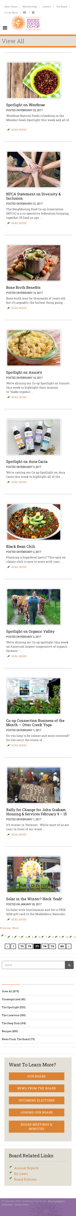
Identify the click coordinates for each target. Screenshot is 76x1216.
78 (44, 946)
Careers (46, 6)
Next (15, 928)
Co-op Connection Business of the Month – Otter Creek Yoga (35, 722)
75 (22, 946)
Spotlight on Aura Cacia (26, 461)
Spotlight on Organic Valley (30, 631)
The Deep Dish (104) (14, 1023)
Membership (30, 6)
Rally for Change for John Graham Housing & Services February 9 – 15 (36, 811)
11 (75, 937)
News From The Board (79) (18, 1039)
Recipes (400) (10, 1031)
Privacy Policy (21, 1204)
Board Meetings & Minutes (36, 1127)
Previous (5, 928)
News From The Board (36, 1088)
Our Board (61, 6)
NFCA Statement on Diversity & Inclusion (33, 196)
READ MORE (19, 129)
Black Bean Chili (20, 546)
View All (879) (10, 991)
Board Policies (25, 1179)
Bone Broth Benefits (23, 287)
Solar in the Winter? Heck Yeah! (34, 899)
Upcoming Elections (37, 1100)
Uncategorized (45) (13, 999)
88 (62, 946)
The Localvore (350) (14, 1015)
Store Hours (10, 6)
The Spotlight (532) (14, 1007)
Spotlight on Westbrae (25, 104)
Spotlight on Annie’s (24, 372)
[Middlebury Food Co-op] (26, 17)
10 (67, 937)
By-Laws (21, 1174)
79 (52, 946)
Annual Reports (26, 1168)
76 (29, 946)
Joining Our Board (36, 1112)
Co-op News (11, 12)
